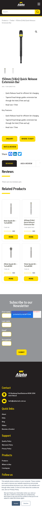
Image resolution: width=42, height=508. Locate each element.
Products (5, 20)
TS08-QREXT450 (29, 230)
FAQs (3, 418)
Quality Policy (6, 441)
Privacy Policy (6, 449)
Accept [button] (16, 503)
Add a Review (26, 163)
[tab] (9, 163)
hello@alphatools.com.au (17, 401)
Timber (12, 20)
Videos (4, 425)
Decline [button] (25, 503)
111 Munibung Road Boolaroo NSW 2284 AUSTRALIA (21, 395)
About (4, 414)
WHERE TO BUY (27, 139)
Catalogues (6, 468)
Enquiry (9, 139)
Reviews (9, 163)
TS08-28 (9, 271)
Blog (3, 422)
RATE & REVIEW (10, 147)
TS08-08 (9, 230)
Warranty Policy (7, 445)
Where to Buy (6, 464)
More (11, 237)
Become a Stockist (8, 429)
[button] (36, 32)
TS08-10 (29, 271)
